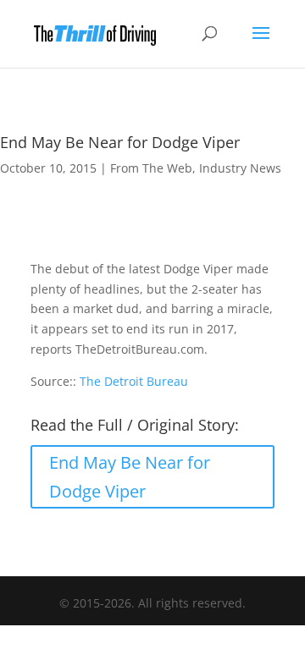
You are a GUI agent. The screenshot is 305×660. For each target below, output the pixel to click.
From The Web (151, 168)
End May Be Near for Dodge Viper (129, 477)
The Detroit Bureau (134, 381)
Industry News (240, 168)
